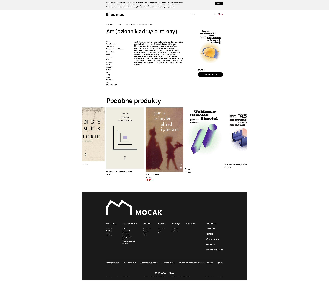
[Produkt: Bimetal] (204, 140)
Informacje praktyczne (127, 237)
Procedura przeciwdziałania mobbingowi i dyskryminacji (196, 263)
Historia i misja (109, 228)
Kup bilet (124, 228)
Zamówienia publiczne (129, 263)
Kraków (160, 273)
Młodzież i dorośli (175, 231)
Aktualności (211, 223)
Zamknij (219, 3)
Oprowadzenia (125, 235)
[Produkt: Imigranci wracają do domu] (243, 137)
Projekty (145, 235)
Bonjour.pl (220, 277)
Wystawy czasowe (147, 228)
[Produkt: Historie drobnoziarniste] (86, 137)
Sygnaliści (220, 263)
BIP (171, 273)
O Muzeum (111, 223)
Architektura (109, 231)
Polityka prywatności (112, 263)
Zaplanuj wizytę (129, 223)
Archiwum (145, 233)
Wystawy (147, 223)
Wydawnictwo (212, 239)
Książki (126, 24)
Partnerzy (210, 244)
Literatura (133, 24)
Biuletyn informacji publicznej (148, 263)
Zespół (107, 233)
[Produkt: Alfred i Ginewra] (164, 144)
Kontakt (209, 234)
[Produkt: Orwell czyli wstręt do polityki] (125, 141)
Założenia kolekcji (161, 228)
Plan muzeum (125, 233)
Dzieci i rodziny (175, 228)
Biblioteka (210, 229)
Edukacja (176, 223)
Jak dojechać (125, 243)
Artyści (159, 231)
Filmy (159, 233)
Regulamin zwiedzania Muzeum (129, 241)
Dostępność (125, 239)
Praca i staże (109, 235)
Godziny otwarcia (126, 231)
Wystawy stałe (146, 231)
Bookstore (119, 24)
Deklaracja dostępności (168, 263)
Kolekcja (161, 223)
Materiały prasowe (214, 249)
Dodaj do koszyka (209, 74)
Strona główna (109, 24)
